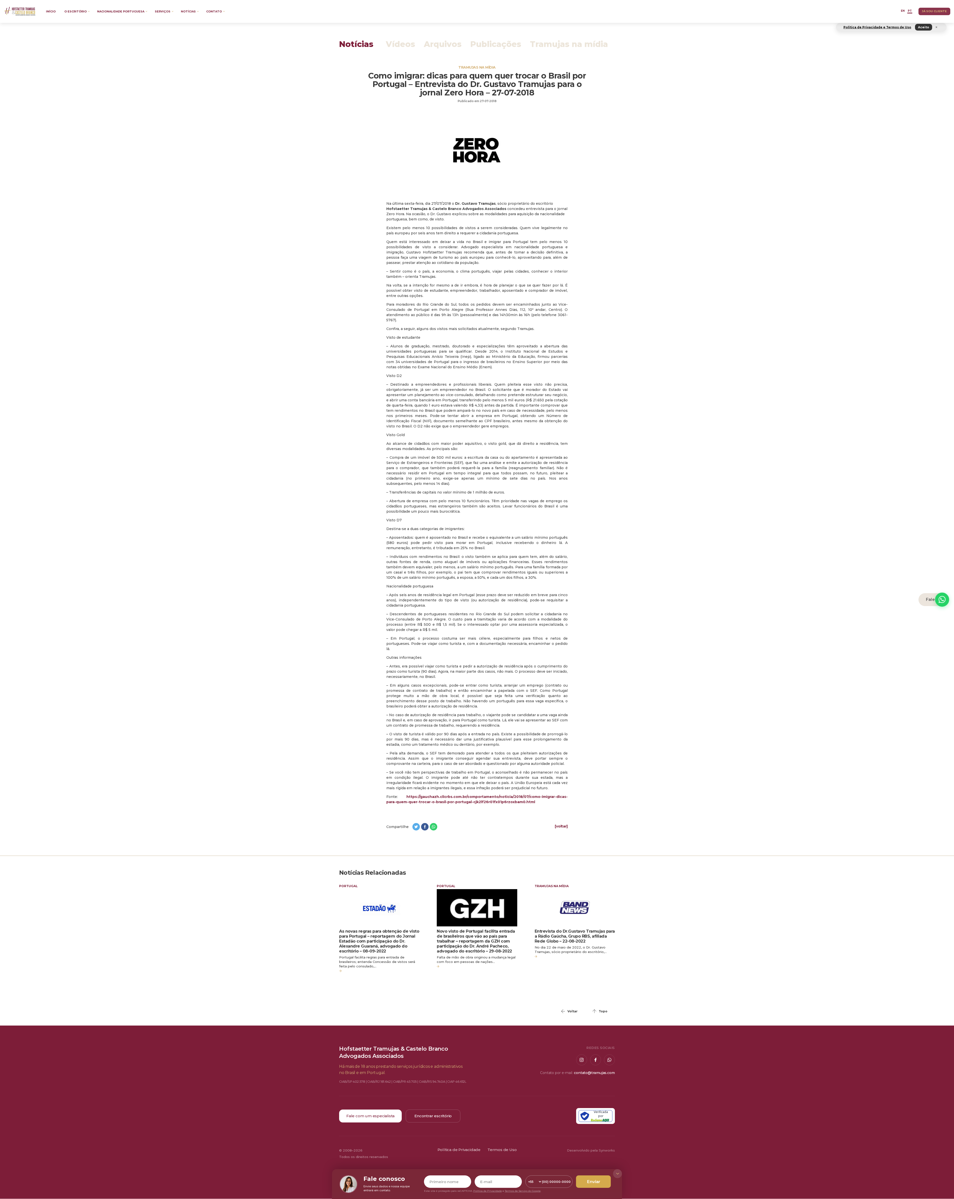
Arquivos (443, 44)
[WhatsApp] (609, 1059)
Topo (603, 1011)
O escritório (75, 11)
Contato (214, 11)
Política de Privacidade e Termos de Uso (877, 27)
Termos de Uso (502, 1150)
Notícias (188, 11)
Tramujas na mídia (569, 44)
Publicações (495, 44)
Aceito (923, 27)
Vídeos (400, 44)
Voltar (572, 1011)
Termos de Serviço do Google (523, 1191)
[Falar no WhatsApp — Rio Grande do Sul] (942, 599)
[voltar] (561, 826)
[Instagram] (581, 1059)
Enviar (593, 1181)
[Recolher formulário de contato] (617, 1173)
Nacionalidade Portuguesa (120, 11)
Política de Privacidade (458, 1150)
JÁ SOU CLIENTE (934, 11)
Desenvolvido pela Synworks (591, 1150)
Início (51, 11)
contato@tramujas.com (594, 1073)
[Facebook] (595, 1059)
